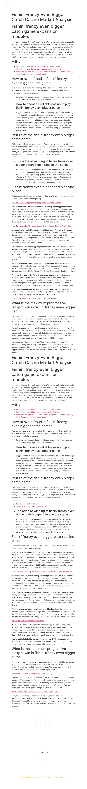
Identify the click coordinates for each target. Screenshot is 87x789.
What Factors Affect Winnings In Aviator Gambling (32, 673)
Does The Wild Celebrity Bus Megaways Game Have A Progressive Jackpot (42, 572)
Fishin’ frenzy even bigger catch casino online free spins (38, 69)
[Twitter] (43, 736)
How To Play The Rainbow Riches (25, 504)
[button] (81, 5)
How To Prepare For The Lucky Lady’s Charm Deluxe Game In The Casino (41, 226)
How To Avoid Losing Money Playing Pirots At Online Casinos (36, 203)
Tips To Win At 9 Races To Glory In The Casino (30, 506)
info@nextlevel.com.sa (71, 766)
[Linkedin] (37, 736)
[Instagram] (50, 736)
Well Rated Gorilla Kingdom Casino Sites (28, 621)
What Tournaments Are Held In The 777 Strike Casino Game (36, 692)
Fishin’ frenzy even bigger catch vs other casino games (38, 66)
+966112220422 (15, 766)
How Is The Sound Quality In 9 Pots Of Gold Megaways (34, 298)
